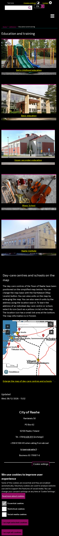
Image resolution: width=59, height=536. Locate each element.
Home (5, 27)
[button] (52, 16)
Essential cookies (15, 503)
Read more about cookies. (13, 496)
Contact (45, 3)
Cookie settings (40, 464)
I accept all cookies (12, 532)
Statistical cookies (16, 509)
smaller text (16, 3)
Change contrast (30, 3)
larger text (19, 3)
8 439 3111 (28, 437)
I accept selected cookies (15, 522)
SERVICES (12, 27)
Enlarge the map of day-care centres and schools (27, 381)
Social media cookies (17, 514)
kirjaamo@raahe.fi (28, 449)
